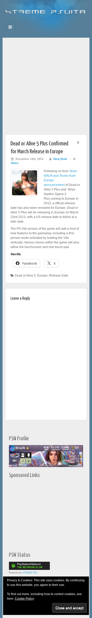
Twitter (49, 21)
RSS (63, 21)
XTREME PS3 (29, 572)
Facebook (29, 21)
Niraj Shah (60, 158)
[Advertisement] (46, 83)
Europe (42, 275)
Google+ (42, 21)
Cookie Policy (24, 598)
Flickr (35, 21)
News (14, 162)
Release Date (58, 275)
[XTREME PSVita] (46, 10)
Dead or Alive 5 (25, 275)
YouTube (56, 21)
